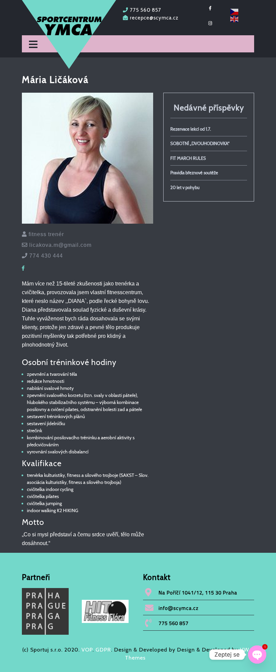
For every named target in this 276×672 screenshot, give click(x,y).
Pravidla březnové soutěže (194, 172)
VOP (87, 649)
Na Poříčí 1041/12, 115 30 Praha (198, 592)
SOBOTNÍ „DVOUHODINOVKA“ (200, 143)
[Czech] (234, 11)
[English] (234, 19)
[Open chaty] (257, 654)
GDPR (103, 649)
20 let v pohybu (185, 187)
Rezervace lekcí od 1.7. (190, 129)
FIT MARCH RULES (188, 158)
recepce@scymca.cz (154, 18)
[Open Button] (33, 45)
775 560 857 (145, 10)
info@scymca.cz (179, 608)
